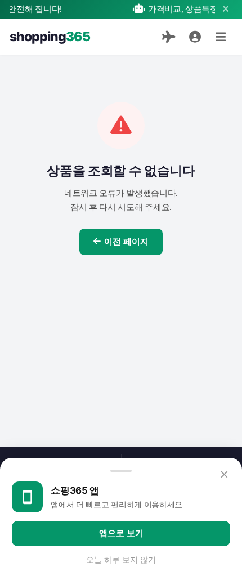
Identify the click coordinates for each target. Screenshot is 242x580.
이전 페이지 (126, 242)
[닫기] (225, 9)
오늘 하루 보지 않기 (121, 559)
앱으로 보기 (121, 533)
